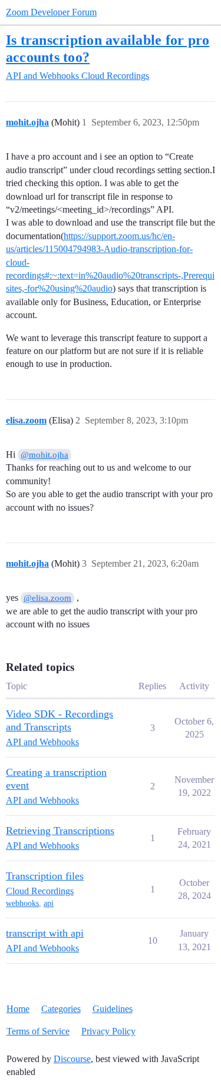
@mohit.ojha (44, 454)
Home (17, 1009)
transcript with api (45, 933)
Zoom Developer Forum (51, 12)
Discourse (72, 1059)
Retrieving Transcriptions (60, 830)
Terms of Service (38, 1031)
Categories (61, 1009)
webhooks (22, 903)
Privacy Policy (108, 1031)
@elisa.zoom (47, 598)
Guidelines (113, 1009)
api (49, 903)
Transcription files (45, 876)
